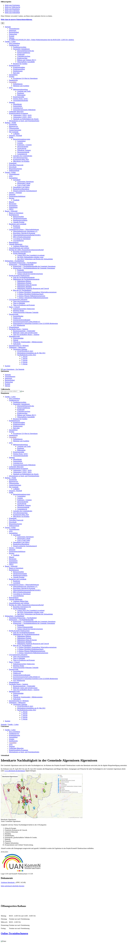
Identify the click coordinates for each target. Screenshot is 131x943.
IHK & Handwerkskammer (22, 237)
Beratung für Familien (20, 63)
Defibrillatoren (18, 84)
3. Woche (24, 360)
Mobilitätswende (14, 336)
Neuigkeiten (13, 124)
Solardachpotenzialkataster (21, 320)
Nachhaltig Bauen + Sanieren (18, 329)
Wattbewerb (17, 318)
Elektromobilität (18, 338)
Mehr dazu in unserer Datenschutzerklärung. (16, 19)
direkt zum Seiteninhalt (12, 12)
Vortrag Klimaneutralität (25, 272)
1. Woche (24, 357)
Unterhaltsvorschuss (23, 56)
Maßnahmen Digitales (24, 283)
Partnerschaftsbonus (23, 52)
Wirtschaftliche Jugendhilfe (26, 62)
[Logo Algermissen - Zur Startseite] (12, 369)
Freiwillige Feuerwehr (16, 165)
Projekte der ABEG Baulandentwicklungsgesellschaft (26, 250)
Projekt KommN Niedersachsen (19, 275)
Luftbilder (16, 134)
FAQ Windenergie (19, 325)
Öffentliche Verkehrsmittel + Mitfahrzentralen (27, 342)
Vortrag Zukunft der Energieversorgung (30, 274)
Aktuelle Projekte (18, 222)
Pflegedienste (17, 104)
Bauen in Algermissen (16, 213)
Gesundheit (12, 82)
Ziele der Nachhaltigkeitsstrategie (24, 277)
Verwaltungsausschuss (20, 157)
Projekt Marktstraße (19, 253)
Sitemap (11, 38)
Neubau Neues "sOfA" (20, 99)
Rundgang (20, 93)
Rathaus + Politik (10, 122)
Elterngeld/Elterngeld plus (25, 51)
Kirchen (11, 198)
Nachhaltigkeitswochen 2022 (26, 355)
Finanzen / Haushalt (15, 135)
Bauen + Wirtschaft (11, 211)
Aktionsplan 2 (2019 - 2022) (22, 117)
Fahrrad (15, 340)
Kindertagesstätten (19, 67)
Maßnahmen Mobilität (24, 286)
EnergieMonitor (18, 316)
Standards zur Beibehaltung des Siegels (25, 119)
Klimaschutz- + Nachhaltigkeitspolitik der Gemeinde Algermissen (34, 266)
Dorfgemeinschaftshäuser (17, 196)
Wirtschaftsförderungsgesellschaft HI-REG (27, 235)
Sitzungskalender (22, 146)
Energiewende (13, 314)
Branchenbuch (13, 242)
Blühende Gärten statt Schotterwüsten (25, 333)
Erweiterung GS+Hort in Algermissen (25, 78)
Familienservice (14, 45)
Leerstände (16, 228)
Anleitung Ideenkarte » (8, 882)
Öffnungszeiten (14, 128)
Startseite (8, 27)
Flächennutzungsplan (20, 218)
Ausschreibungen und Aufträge (19, 248)
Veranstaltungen (14, 28)
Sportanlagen (13, 205)
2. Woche (24, 358)
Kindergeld (20, 54)
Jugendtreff (16, 180)
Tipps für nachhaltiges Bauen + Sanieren (26, 334)
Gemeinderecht (22, 154)
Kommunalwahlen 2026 (21, 159)
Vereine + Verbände (15, 192)
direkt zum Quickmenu (12, 5)
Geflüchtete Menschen (16, 111)
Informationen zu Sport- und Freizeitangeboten (24, 121)
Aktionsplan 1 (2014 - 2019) (22, 115)
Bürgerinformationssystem (21, 139)
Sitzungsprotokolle (23, 152)
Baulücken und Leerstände (17, 224)
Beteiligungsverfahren (20, 220)
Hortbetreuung (18, 71)
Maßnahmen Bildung (24, 281)
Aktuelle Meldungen (15, 244)
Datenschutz (13, 34)
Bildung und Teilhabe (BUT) (26, 60)
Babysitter (16, 73)
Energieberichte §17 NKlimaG (19, 345)
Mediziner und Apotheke (21, 86)
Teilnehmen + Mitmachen (17, 347)
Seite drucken (19, 886)
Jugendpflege (13, 75)
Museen (11, 202)
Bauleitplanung (14, 215)
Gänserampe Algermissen (25, 181)
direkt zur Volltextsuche (12, 7)
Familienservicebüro (19, 47)
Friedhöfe (16, 200)
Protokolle (20, 270)
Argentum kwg (18, 108)
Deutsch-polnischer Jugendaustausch (25, 191)
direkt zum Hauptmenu (12, 9)
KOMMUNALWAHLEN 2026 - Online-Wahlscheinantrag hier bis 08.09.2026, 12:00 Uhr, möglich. (41, 40)
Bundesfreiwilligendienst (21, 189)
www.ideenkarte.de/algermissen (15, 771)
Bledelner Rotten (18, 310)
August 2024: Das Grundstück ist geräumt (30, 255)
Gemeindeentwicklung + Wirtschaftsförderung (24, 229)
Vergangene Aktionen (20, 349)
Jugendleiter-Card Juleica (21, 187)
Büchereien (12, 204)
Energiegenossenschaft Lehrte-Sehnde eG (26, 321)
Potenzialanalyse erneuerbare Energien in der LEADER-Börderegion (35, 323)
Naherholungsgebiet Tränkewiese (24, 309)
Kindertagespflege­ (19, 69)
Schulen (11, 76)
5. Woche (24, 364)
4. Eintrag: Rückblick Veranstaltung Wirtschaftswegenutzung (36, 292)
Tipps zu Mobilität (19, 303)
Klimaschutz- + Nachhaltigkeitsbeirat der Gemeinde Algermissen (34, 268)
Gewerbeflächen (18, 240)
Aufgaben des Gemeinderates (22, 156)
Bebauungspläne (18, 216)
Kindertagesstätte (18, 97)
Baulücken (16, 226)
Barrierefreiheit (14, 32)
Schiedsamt (12, 163)
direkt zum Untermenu (12, 11)
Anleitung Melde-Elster (20, 246)
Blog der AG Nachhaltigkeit (22, 290)
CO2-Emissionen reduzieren (18, 299)
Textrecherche (21, 148)
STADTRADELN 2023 (25, 351)
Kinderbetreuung (14, 65)
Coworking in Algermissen (21, 239)
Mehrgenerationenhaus (20, 89)
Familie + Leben (10, 41)
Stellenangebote (14, 170)
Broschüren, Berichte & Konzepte (24, 233)
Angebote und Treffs (24, 91)
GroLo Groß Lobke (23, 185)
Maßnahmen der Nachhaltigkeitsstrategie (26, 279)
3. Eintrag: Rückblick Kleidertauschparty (30, 294)
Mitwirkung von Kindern (21, 161)
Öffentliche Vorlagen (24, 150)
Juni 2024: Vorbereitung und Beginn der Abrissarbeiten (35, 259)
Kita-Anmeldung (14, 43)
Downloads (12, 167)
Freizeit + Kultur (10, 172)
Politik (11, 137)
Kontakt (11, 36)
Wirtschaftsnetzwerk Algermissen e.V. (25, 231)
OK (3, 23)
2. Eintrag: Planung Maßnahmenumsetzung (31, 296)
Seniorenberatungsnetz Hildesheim (24, 110)
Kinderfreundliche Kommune (18, 113)
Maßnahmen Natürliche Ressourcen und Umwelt (33, 288)
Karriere (7, 366)
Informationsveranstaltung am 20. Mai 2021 (31, 353)
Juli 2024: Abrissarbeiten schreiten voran (30, 257)
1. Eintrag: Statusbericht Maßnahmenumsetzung (32, 298)
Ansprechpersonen (15, 130)
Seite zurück (5, 886)
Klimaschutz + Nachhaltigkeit (14, 261)
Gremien (20, 143)
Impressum (12, 30)
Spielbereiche (13, 80)
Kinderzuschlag (22, 58)
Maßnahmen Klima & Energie (27, 285)
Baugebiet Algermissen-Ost (22, 251)
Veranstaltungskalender (20, 100)
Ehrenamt (12, 194)
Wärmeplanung (14, 327)
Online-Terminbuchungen (14, 933)
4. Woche (24, 362)
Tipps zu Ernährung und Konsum (24, 305)
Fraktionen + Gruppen (24, 145)
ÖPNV (11, 209)
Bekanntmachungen (15, 169)
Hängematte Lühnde (23, 183)
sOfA (11, 87)
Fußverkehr (17, 344)
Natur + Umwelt (14, 307)
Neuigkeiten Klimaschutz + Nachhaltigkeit (23, 263)
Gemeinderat (21, 141)
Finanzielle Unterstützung (21, 49)
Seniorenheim (17, 106)
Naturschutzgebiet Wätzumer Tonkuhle (25, 312)
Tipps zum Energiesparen (21, 301)
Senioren (12, 102)
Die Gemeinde (13, 132)
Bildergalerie (21, 95)
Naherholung (13, 207)
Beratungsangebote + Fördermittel (24, 331)
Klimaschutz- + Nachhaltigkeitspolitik (21, 264)
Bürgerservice (13, 126)
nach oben (12, 886)
